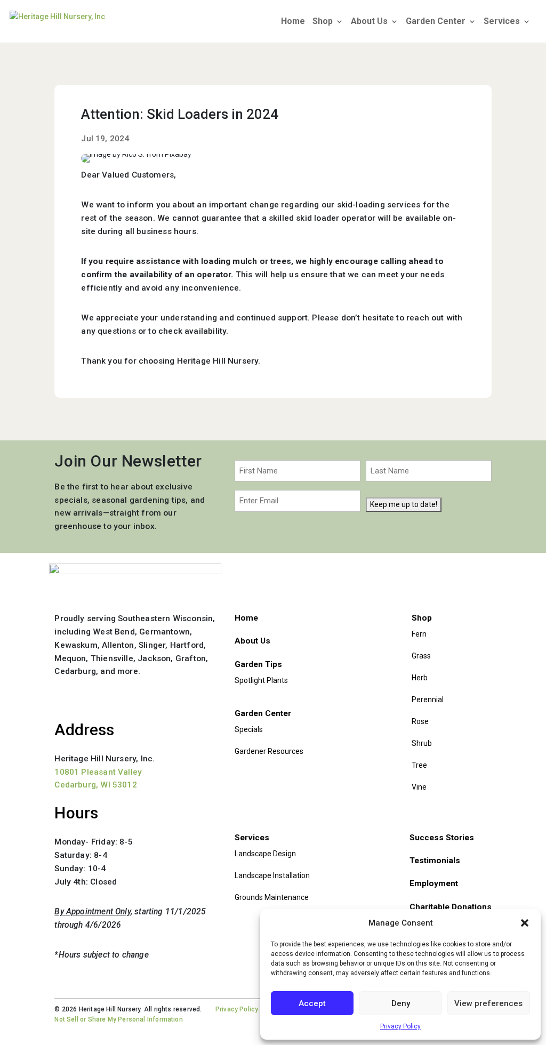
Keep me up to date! (403, 504)
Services (502, 22)
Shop (322, 22)
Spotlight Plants (261, 680)
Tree (419, 765)
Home (293, 22)
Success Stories (442, 837)
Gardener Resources (269, 751)
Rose (420, 721)
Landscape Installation (272, 875)
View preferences (488, 1003)
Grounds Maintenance (272, 897)
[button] (524, 923)
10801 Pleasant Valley (98, 772)
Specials (249, 729)
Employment (434, 883)
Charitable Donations (451, 907)
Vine (419, 787)
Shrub (422, 743)
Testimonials (435, 860)
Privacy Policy (400, 1026)
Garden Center (435, 22)
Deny (400, 1003)
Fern (419, 634)
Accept (312, 1003)
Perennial (428, 699)
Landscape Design (265, 853)
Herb (420, 677)
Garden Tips (258, 664)
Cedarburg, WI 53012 (95, 785)
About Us (369, 22)
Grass (421, 656)
